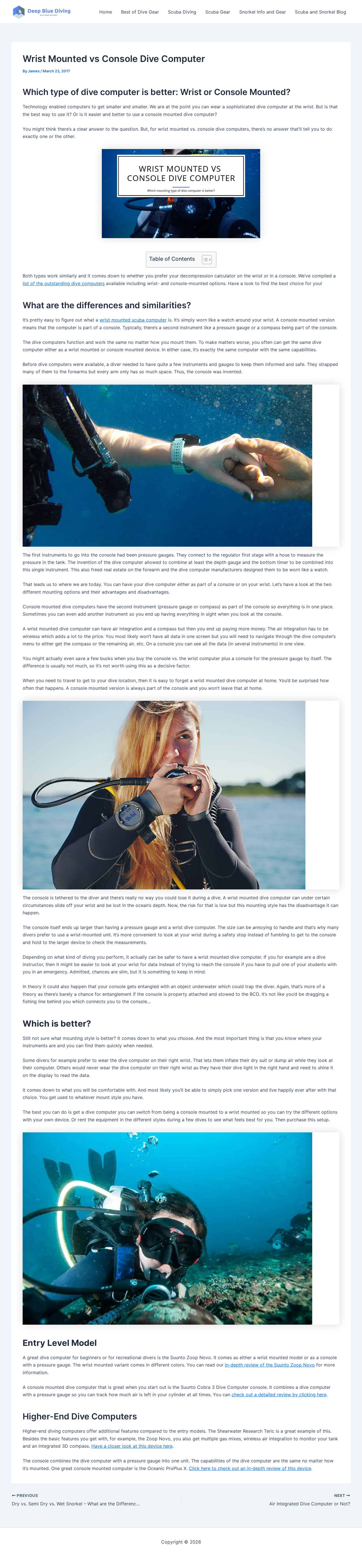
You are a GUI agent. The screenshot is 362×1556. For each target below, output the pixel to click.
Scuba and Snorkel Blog (320, 12)
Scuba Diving (182, 12)
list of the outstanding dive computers (64, 283)
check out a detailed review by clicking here (279, 1394)
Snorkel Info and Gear (262, 12)
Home (105, 12)
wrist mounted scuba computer (133, 320)
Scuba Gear (217, 12)
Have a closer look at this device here (132, 1446)
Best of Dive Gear (140, 12)
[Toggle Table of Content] (204, 259)
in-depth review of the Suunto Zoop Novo (270, 1365)
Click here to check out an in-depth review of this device (250, 1468)
